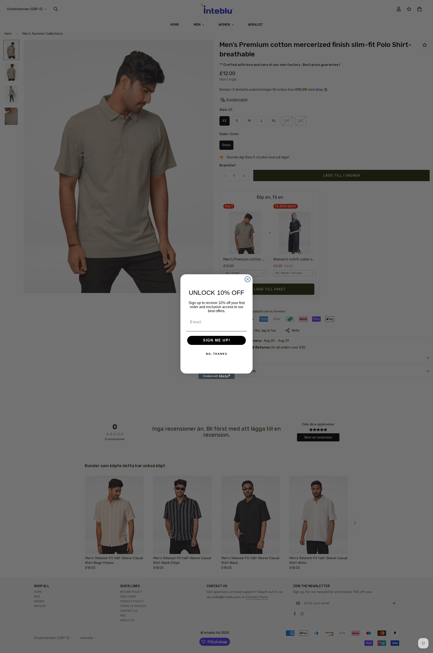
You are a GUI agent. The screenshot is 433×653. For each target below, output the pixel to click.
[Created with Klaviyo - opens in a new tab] (216, 376)
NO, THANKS (216, 353)
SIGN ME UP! (216, 340)
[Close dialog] (247, 279)
